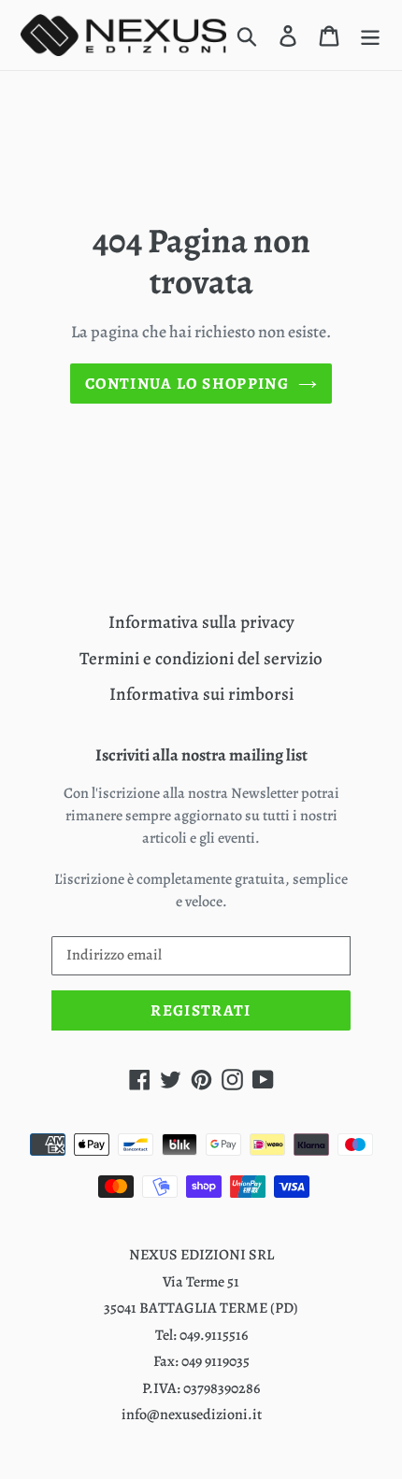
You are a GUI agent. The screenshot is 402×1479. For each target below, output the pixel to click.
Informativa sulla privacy (201, 622)
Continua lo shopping (187, 383)
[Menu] (370, 35)
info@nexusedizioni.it (192, 1414)
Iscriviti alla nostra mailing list (201, 756)
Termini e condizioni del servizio (201, 659)
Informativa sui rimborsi (201, 694)
